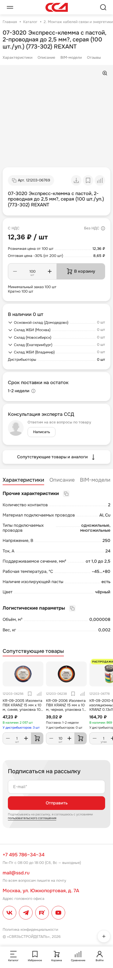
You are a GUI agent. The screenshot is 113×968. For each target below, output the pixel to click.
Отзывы (94, 57)
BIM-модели (71, 57)
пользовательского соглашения (32, 818)
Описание (46, 57)
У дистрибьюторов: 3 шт (21, 727)
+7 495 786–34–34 (23, 855)
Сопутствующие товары (33, 651)
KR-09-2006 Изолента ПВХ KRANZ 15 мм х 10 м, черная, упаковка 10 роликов (66, 707)
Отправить (57, 803)
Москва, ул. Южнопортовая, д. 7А (41, 891)
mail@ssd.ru (16, 873)
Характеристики (17, 57)
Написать (41, 431)
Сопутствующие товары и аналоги (52, 457)
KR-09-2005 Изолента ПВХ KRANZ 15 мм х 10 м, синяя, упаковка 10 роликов (22, 707)
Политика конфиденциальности (30, 929)
